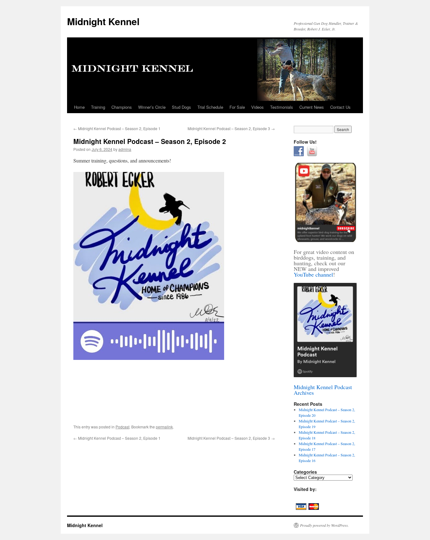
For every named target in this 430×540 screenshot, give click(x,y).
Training (98, 107)
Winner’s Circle (152, 107)
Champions (121, 107)
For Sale (237, 107)
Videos (257, 107)
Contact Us (340, 107)
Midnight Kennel (103, 21)
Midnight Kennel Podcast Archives (323, 389)
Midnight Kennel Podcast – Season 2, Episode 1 (117, 128)
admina (124, 149)
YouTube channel (313, 274)
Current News (311, 107)
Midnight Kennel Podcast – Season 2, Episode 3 (231, 128)
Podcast (122, 426)
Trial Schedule (210, 107)
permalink (164, 426)
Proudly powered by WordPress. (324, 525)
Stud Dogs (181, 107)
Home (79, 107)
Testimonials (281, 107)
